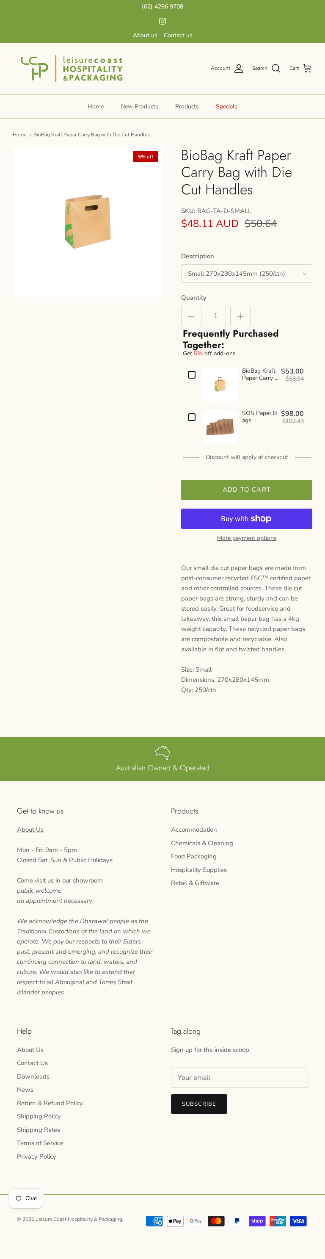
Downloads (33, 1076)
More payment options (247, 538)
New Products (139, 106)
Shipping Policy (39, 1116)
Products (187, 106)
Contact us (178, 35)
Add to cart (247, 489)
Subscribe (199, 1104)
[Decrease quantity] (191, 316)
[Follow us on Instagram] (162, 21)
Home (96, 106)
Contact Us (32, 1063)
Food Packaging (194, 856)
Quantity (194, 297)
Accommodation (194, 829)
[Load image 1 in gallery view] (87, 222)
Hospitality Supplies (199, 870)
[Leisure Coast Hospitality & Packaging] (72, 69)
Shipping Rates (38, 1130)
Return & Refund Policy (50, 1103)
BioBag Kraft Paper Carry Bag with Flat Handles (260, 375)
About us (145, 35)
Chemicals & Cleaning (202, 843)
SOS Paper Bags (259, 417)
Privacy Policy (36, 1156)
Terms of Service (40, 1143)
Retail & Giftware (195, 883)
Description (197, 256)
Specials (226, 106)
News (25, 1089)
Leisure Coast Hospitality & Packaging (79, 1219)
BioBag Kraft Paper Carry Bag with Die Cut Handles (91, 134)
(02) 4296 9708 (162, 7)
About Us (30, 829)
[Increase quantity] (240, 316)
